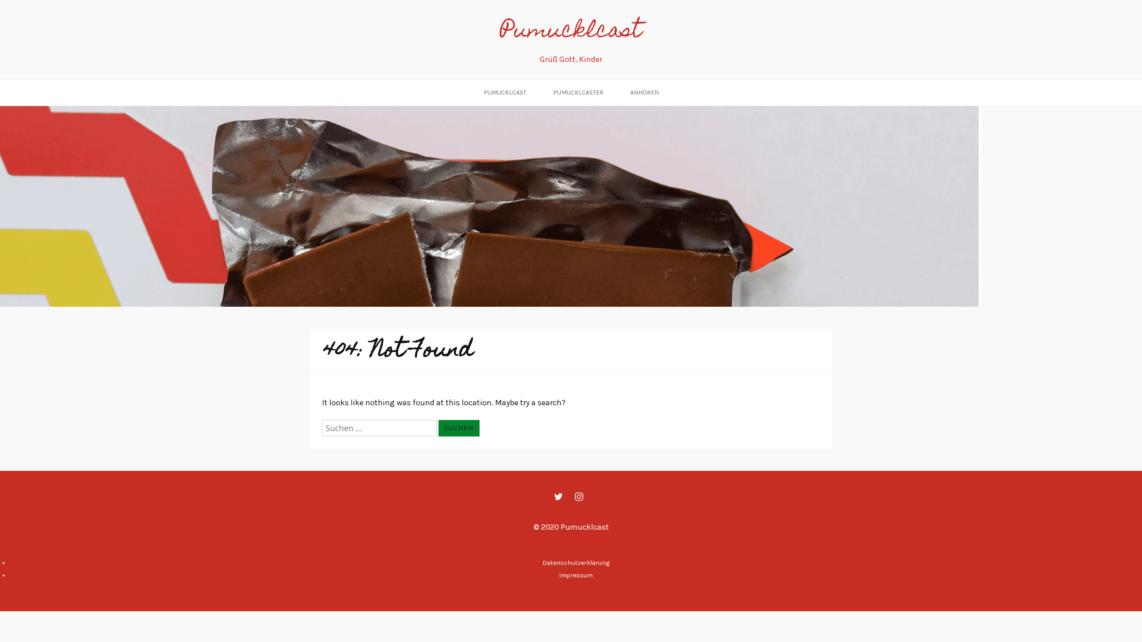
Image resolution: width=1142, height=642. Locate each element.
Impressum (576, 575)
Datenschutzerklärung (575, 563)
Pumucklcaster (578, 92)
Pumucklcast (571, 32)
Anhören (644, 92)
